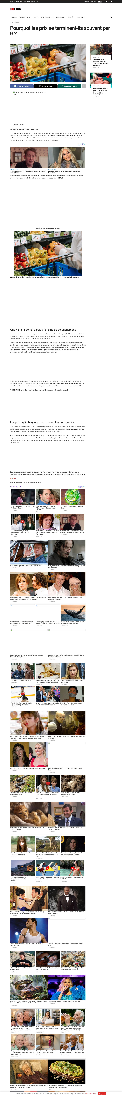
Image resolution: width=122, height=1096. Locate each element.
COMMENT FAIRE (25, 17)
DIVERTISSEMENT (46, 17)
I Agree (101, 1094)
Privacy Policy (19, 1)
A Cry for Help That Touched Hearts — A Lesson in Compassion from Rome (100, 62)
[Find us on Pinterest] (111, 1)
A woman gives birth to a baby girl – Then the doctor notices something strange (100, 91)
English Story (80, 17)
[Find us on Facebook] (106, 1)
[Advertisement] (79, 9)
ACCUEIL (14, 17)
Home (11, 22)
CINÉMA (16, 22)
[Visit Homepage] (15, 9)
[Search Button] (111, 17)
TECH (35, 17)
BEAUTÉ (70, 17)
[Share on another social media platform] (84, 86)
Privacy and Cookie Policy (89, 1094)
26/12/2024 (96, 96)
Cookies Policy (34, 1)
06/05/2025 (96, 67)
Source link (13, 478)
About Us (12, 1)
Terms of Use (26, 1)
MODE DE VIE (60, 17)
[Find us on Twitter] (109, 1)
